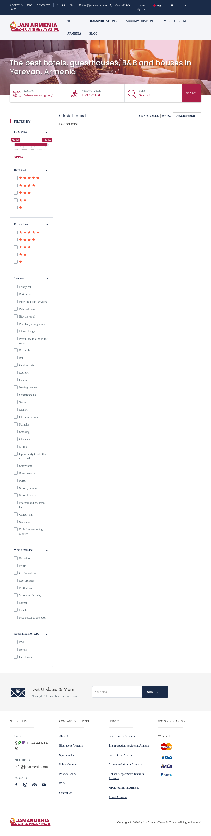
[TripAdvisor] (71, 5)
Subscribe (155, 692)
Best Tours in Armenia (122, 736)
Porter (22, 480)
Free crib (24, 350)
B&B (22, 642)
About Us (64, 736)
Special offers (67, 755)
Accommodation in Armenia (125, 764)
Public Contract (68, 764)
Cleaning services (29, 417)
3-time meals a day (30, 595)
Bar (21, 357)
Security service (28, 488)
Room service (27, 473)
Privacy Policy (67, 774)
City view (24, 439)
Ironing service (28, 387)
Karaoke (24, 424)
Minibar (23, 446)
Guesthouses (26, 657)
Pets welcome (27, 309)
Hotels (23, 649)
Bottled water (27, 588)
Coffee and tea (27, 573)
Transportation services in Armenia (129, 745)
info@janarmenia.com (94, 5)
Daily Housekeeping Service (31, 531)
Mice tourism (175, 21)
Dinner (23, 602)
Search (191, 93)
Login (184, 5)
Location (29, 90)
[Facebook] (59, 5)
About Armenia (118, 797)
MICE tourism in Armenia (124, 787)
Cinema (23, 380)
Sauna (22, 402)
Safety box (25, 465)
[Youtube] (44, 785)
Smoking (24, 432)
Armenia (74, 33)
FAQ (29, 5)
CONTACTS (43, 5)
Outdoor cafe (26, 365)
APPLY (18, 156)
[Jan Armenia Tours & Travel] (34, 27)
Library (23, 409)
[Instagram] (65, 5)
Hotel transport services (33, 301)
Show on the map (149, 115)
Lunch (23, 610)
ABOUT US (16, 5)
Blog (93, 33)
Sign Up (141, 9)
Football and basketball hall (32, 505)
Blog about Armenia (71, 745)
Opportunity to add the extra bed (32, 456)
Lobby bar (25, 287)
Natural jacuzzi (28, 495)
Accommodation (140, 21)
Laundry (24, 372)
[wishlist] (172, 5)
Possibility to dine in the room (33, 341)
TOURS (72, 21)
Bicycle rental (27, 316)
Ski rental (24, 522)
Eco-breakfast (27, 580)
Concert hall (26, 514)
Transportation (102, 21)
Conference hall (28, 395)
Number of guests (91, 90)
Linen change (27, 331)
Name (142, 90)
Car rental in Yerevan (121, 755)
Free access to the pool (32, 617)
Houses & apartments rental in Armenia (126, 776)
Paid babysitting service (33, 324)
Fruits (22, 565)
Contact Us (65, 792)
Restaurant (25, 294)
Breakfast (24, 558)
